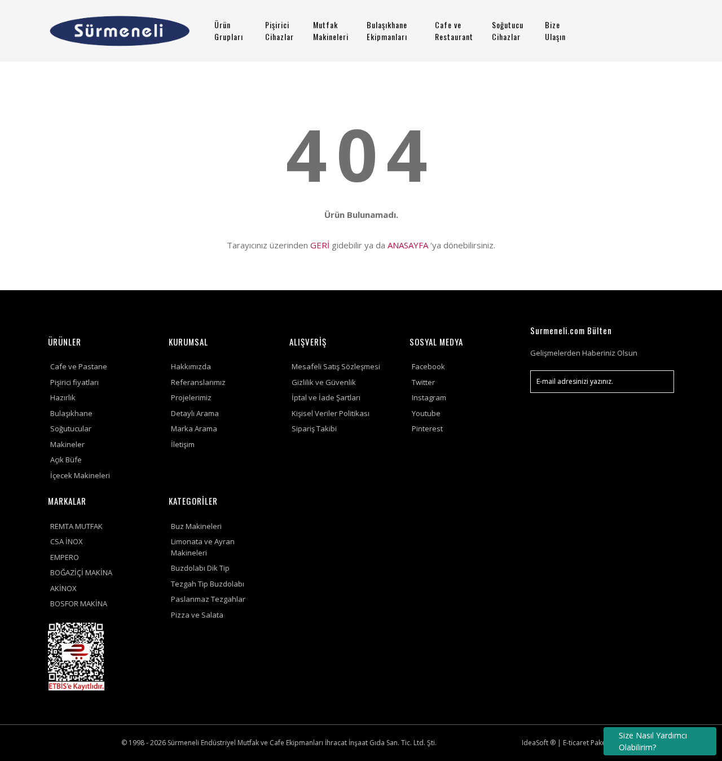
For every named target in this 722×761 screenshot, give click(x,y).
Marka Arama (194, 428)
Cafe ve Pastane (78, 366)
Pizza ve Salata (197, 615)
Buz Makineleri (196, 526)
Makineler (67, 444)
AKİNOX (63, 588)
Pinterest (427, 428)
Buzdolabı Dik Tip (200, 568)
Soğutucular (70, 428)
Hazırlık (63, 397)
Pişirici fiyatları (74, 382)
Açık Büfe (66, 459)
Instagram (429, 397)
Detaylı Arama (195, 413)
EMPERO (64, 557)
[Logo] (120, 30)
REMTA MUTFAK (76, 526)
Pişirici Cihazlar (279, 30)
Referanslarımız (198, 382)
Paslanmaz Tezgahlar (208, 599)
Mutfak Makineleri (331, 30)
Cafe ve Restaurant (454, 30)
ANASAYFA (408, 245)
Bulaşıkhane (71, 413)
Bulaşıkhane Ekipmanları (387, 30)
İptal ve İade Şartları (326, 397)
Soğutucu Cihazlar (507, 30)
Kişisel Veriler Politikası (330, 413)
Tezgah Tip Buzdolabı (207, 584)
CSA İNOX (66, 541)
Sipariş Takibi (314, 428)
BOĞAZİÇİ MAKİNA (81, 572)
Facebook (428, 366)
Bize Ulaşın (555, 30)
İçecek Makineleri (80, 475)
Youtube (426, 413)
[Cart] (660, 30)
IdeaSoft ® (539, 742)
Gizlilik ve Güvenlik (324, 382)
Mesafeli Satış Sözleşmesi (336, 366)
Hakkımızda (191, 366)
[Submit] (660, 381)
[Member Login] (629, 30)
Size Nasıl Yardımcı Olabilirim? (653, 741)
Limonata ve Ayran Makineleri (203, 547)
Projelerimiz (191, 397)
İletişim (183, 444)
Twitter (423, 382)
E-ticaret (576, 742)
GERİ (319, 245)
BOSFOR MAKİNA (78, 603)
